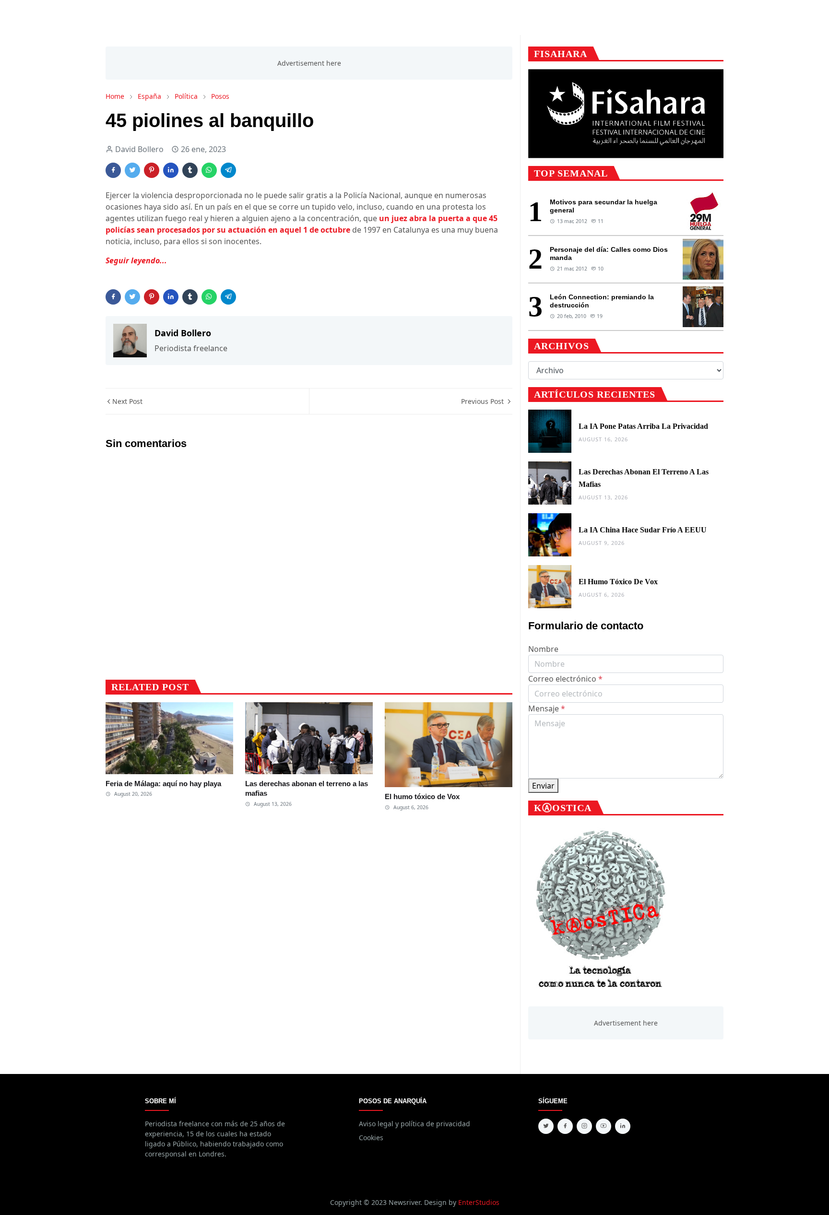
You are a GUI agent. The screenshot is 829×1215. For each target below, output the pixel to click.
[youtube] (603, 1126)
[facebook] (565, 1126)
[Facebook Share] (113, 170)
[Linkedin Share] (170, 170)
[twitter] (546, 1126)
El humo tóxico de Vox (422, 796)
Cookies (371, 1137)
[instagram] (584, 1126)
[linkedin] (622, 1126)
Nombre (543, 649)
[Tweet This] (132, 170)
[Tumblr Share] (190, 170)
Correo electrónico (565, 678)
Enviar (543, 785)
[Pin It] (151, 170)
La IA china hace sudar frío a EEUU (643, 530)
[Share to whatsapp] (209, 170)
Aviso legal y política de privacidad (414, 1123)
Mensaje (546, 708)
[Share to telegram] (228, 170)
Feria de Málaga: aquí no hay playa (163, 783)
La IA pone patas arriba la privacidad (643, 426)
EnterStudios (478, 1202)
